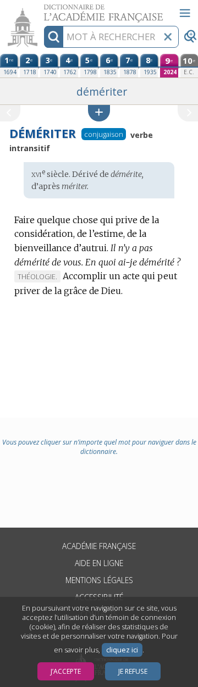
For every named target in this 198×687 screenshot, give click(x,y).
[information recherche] (53, 37)
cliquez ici (122, 650)
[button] (99, 113)
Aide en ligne (99, 563)
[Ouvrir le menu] (185, 13)
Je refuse (132, 671)
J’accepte (66, 671)
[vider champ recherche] (168, 37)
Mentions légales (99, 580)
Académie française (99, 546)
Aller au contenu (42, 9)
